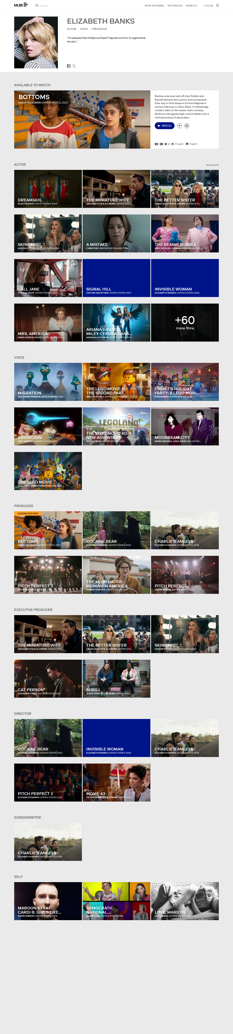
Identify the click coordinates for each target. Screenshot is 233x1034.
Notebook (175, 5)
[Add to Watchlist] (179, 125)
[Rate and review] (186, 125)
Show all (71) (212, 165)
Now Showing (154, 5)
